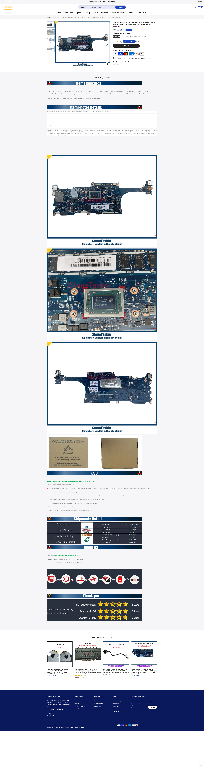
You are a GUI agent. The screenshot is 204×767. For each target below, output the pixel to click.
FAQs (114, 709)
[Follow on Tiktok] (53, 716)
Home (60, 13)
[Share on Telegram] (125, 61)
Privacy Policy (97, 706)
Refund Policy (60, 727)
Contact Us (142, 13)
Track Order (116, 706)
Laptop (78, 13)
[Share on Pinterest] (119, 61)
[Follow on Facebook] (47, 716)
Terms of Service (98, 709)
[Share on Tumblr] (122, 61)
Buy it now (126, 46)
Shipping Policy (117, 701)
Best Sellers (69, 13)
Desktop (87, 13)
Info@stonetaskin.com (10, 2)
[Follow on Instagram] (50, 716)
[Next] (107, 44)
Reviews (107, 77)
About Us (132, 13)
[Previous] (58, 44)
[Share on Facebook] (113, 61)
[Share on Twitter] (116, 61)
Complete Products (118, 13)
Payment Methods (99, 703)
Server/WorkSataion (101, 13)
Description (97, 77)
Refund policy (116, 703)
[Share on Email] (128, 61)
